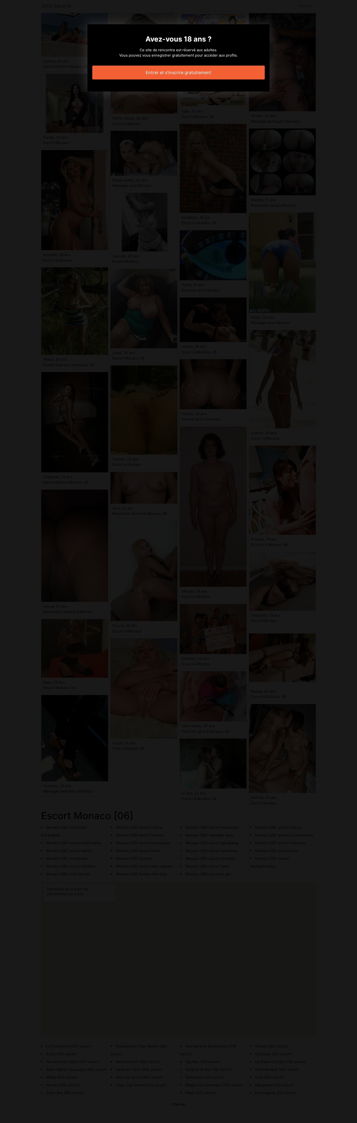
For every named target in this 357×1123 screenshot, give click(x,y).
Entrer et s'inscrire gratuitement (178, 72)
